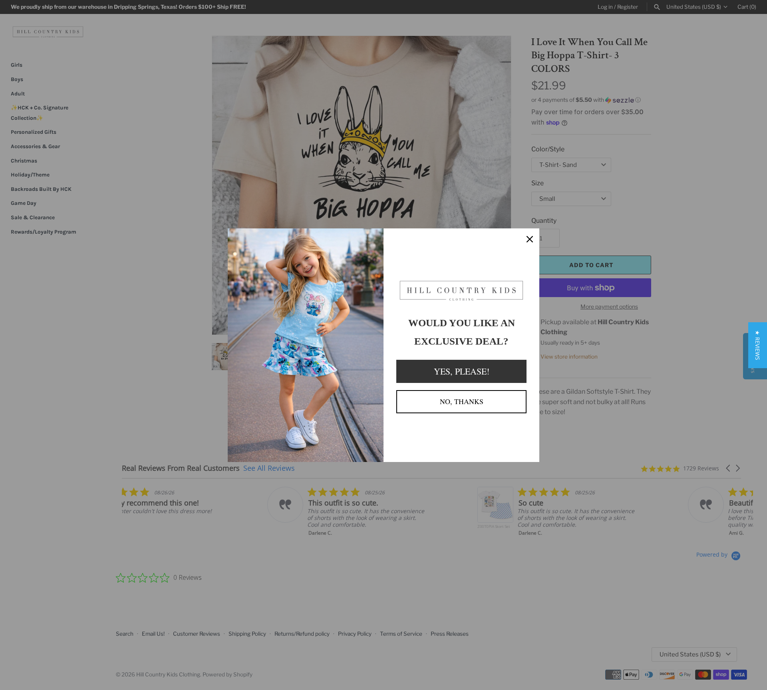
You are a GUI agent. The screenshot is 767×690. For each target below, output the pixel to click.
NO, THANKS (461, 401)
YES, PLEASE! (461, 371)
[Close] (529, 238)
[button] (757, 345)
